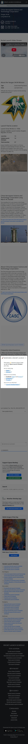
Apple (7, 370)
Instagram (9, 378)
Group (20, 376)
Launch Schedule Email (12, 384)
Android (8, 372)
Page (13, 376)
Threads (8, 380)
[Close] (26, 358)
